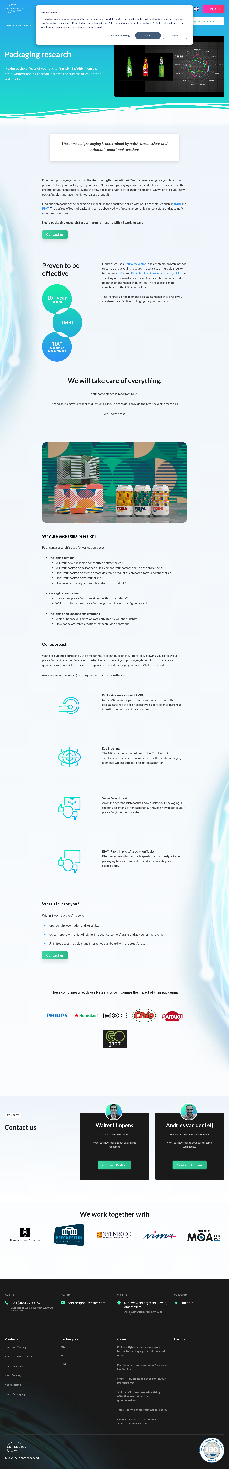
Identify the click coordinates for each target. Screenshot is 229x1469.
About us (179, 1339)
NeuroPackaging (135, 264)
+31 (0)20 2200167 (26, 1303)
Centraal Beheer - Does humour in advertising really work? (138, 1421)
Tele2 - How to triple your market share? (142, 1409)
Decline (175, 35)
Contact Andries (189, 1165)
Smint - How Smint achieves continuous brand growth (141, 1380)
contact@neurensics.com (86, 1303)
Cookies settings (121, 35)
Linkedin (186, 1303)
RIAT (45, 208)
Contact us (54, 234)
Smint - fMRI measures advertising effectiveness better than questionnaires (138, 1396)
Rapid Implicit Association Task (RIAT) (155, 273)
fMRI (177, 204)
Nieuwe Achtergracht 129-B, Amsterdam (145, 1305)
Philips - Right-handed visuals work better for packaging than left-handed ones (141, 1351)
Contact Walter (114, 1165)
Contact (213, 8)
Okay (148, 35)
